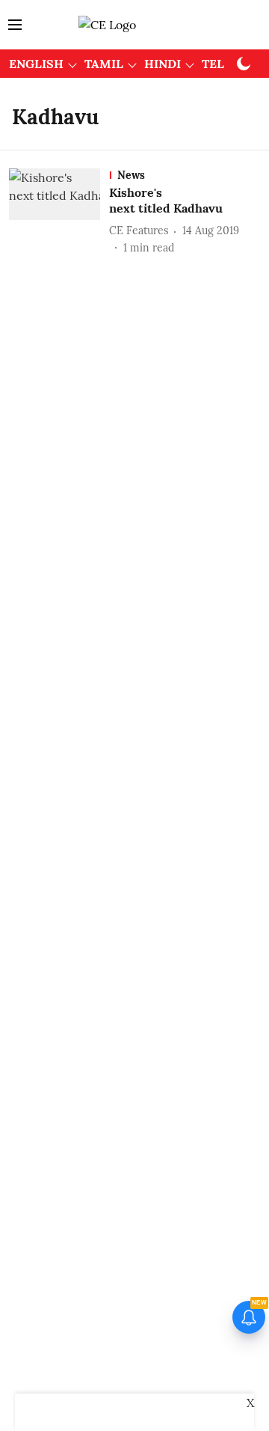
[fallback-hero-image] (59, 212)
